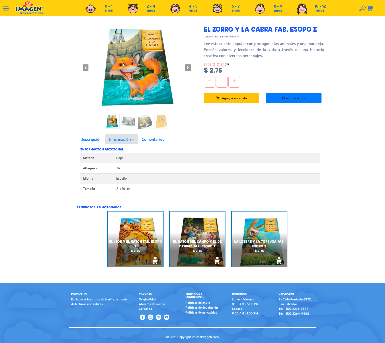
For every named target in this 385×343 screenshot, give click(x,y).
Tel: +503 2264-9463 (294, 313)
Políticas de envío (197, 302)
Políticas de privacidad (201, 312)
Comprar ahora (294, 98)
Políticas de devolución (201, 307)
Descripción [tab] (91, 139)
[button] (86, 68)
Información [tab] (120, 139)
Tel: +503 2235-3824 (293, 308)
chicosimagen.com (205, 337)
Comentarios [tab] (153, 139)
